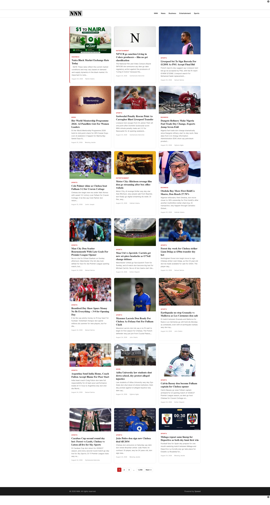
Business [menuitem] (172, 13)
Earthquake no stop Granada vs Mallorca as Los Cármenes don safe (179, 314)
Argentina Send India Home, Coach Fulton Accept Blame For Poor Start (90, 375)
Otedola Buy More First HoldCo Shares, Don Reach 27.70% (178, 192)
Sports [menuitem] (196, 13)
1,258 (140, 470)
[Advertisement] (135, 4)
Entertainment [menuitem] (185, 13)
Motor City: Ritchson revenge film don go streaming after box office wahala (134, 184)
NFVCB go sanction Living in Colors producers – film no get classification (132, 57)
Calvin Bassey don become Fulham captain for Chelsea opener (179, 384)
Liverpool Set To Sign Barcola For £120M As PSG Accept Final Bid (178, 62)
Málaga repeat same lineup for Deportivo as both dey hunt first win (180, 438)
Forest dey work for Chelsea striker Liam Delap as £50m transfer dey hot (179, 252)
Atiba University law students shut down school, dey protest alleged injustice (134, 376)
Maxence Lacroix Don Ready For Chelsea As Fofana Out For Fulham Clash (134, 321)
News (73, 117)
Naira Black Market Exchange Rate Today (90, 61)
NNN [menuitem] (156, 13)
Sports (164, 58)
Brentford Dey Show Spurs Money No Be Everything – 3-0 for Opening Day (90, 311)
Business (75, 57)
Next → (149, 470)
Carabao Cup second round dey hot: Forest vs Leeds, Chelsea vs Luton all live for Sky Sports (88, 441)
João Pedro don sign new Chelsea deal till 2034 (133, 439)
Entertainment (122, 50)
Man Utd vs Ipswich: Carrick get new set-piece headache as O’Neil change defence (133, 256)
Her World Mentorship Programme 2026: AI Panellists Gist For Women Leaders (90, 124)
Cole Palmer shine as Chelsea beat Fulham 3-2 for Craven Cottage (89, 187)
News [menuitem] (163, 13)
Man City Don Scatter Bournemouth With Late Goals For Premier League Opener (89, 252)
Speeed (198, 491)
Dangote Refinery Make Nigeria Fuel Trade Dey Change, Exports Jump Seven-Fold (178, 124)
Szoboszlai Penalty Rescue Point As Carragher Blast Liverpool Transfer (134, 117)
